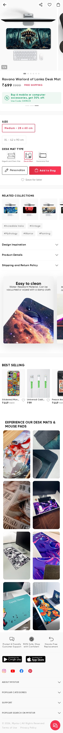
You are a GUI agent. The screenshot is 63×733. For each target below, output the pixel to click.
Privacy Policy (28, 728)
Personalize (17, 170)
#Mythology (10, 233)
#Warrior (28, 233)
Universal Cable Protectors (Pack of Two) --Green (36, 400)
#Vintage (35, 226)
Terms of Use (9, 728)
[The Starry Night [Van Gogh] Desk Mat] (10, 209)
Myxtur (16, 723)
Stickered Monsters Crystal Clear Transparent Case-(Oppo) (11, 400)
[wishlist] (22, 401)
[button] (31, 245)
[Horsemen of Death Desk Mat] (29, 209)
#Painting (44, 233)
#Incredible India (14, 226)
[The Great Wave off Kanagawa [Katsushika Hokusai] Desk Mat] (48, 209)
